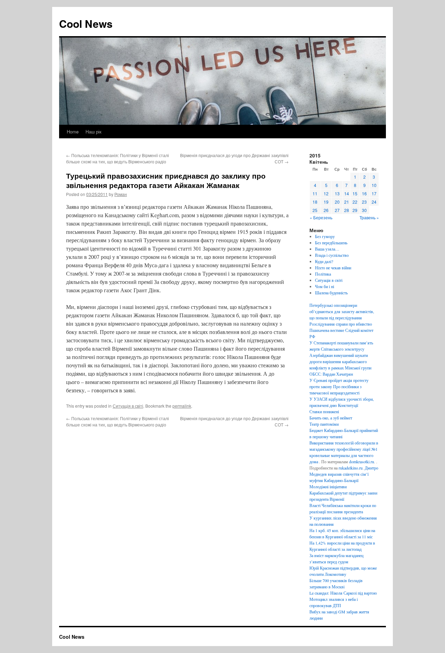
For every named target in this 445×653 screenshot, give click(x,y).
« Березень (321, 217)
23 (364, 202)
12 (326, 193)
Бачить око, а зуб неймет (330, 418)
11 (315, 193)
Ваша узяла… (327, 249)
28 (346, 210)
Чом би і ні (324, 286)
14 (346, 193)
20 (337, 202)
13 (337, 193)
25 (315, 210)
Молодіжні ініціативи (328, 486)
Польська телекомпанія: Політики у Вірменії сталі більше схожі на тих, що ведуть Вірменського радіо (117, 158)
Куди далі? (324, 261)
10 (374, 185)
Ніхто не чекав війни (333, 267)
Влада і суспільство (332, 255)
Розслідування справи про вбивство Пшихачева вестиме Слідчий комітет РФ (341, 330)
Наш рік (94, 131)
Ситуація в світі (128, 406)
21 (346, 202)
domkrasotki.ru (361, 461)
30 (364, 210)
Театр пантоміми (324, 424)
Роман (120, 194)
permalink (181, 406)
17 (374, 193)
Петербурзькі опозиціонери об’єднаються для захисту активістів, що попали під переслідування (341, 311)
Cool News (86, 23)
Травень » (369, 217)
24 (374, 202)
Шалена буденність (331, 292)
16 (364, 193)
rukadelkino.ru (351, 468)
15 (355, 193)
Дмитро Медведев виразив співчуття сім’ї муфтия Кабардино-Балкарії (343, 474)
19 (326, 202)
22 (355, 202)
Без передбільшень (331, 242)
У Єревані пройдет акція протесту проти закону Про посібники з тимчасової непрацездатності (339, 386)
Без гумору (325, 236)
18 (315, 202)
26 (326, 210)
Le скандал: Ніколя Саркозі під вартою (343, 593)
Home (73, 131)
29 (355, 210)
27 (337, 210)
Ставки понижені (324, 411)
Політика (323, 274)
